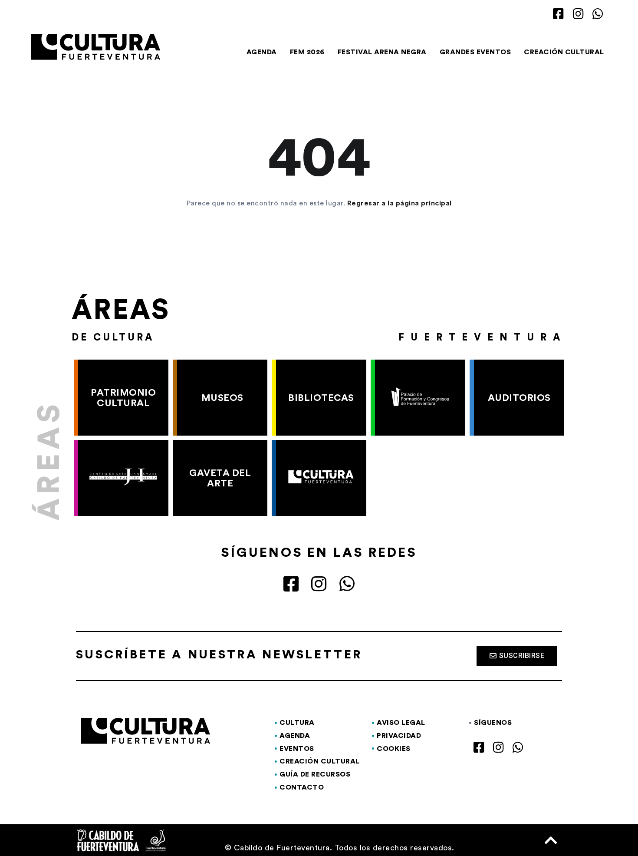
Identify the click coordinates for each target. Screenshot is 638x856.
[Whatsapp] (598, 14)
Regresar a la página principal (399, 203)
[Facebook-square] (559, 14)
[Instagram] (578, 14)
